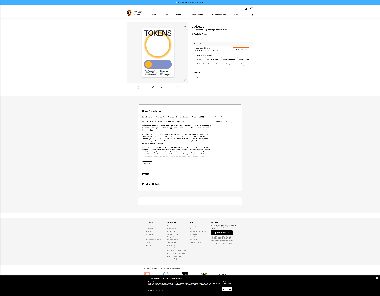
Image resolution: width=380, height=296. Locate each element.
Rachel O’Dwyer (200, 34)
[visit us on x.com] (215, 237)
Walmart (239, 64)
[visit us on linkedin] (223, 237)
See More (147, 163)
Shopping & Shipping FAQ (197, 231)
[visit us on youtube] (219, 237)
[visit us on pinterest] (226, 237)
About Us (149, 223)
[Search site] (252, 14)
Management (149, 234)
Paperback (222, 44)
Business (219, 121)
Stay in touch (222, 233)
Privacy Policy (171, 245)
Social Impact (149, 237)
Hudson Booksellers (204, 64)
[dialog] (190, 285)
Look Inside (159, 87)
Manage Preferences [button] (156, 290)
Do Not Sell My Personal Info (176, 251)
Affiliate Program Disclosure (176, 253)
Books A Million (229, 59)
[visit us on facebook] (212, 237)
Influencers (171, 231)
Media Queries (172, 228)
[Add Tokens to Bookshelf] (185, 26)
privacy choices (205, 284)
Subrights (192, 237)
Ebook (222, 78)
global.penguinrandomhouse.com (222, 241)
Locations (148, 231)
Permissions (193, 240)
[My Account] (246, 8)
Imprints (148, 245)
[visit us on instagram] (230, 237)
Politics (228, 121)
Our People (149, 228)
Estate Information (195, 242)
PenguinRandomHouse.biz (176, 237)
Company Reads (172, 234)
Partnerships (171, 226)
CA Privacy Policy (172, 248)
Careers (148, 242)
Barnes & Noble (213, 59)
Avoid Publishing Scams (175, 256)
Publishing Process (195, 226)
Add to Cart (241, 50)
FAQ (190, 228)
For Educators (193, 234)
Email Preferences (173, 240)
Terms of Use (171, 242)
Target (228, 64)
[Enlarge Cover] (185, 80)
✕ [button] (377, 278)
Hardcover (222, 72)
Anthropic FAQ (172, 259)
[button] (153, 14)
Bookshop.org (244, 59)
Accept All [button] (227, 289)
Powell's (219, 64)
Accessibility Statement (153, 240)
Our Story (148, 226)
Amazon (200, 59)
